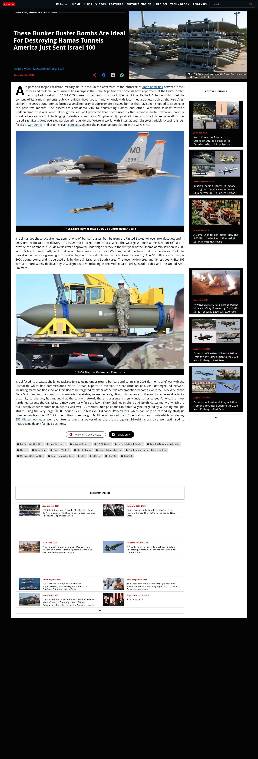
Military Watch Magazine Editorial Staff (39, 69)
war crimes (35, 125)
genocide (74, 125)
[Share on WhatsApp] (122, 75)
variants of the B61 (117, 415)
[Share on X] (113, 75)
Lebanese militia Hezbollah (154, 112)
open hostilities (152, 87)
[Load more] (100, 610)
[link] (58, 510)
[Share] (94, 75)
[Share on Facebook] (104, 75)
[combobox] (232, 4)
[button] (251, 4)
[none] (100, 558)
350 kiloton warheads (30, 419)
